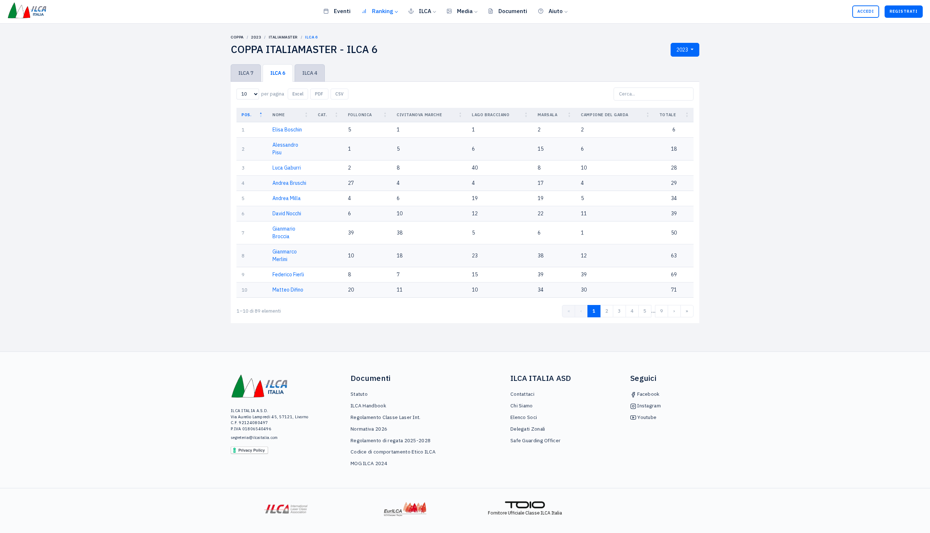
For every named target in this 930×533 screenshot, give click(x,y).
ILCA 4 (309, 73)
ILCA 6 (277, 73)
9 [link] (661, 311)
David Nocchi (286, 213)
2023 (256, 37)
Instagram (648, 405)
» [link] (687, 311)
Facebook (648, 394)
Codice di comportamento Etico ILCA (393, 451)
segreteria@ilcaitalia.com (254, 437)
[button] (261, 115)
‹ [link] (581, 311)
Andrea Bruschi (289, 183)
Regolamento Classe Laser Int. (386, 417)
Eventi (342, 11)
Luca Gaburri (286, 167)
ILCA (425, 11)
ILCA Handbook (368, 405)
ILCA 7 (245, 73)
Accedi (865, 11)
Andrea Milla (286, 198)
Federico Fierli (288, 274)
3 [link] (619, 311)
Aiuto (556, 11)
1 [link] (594, 311)
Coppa (237, 37)
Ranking (382, 11)
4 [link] (632, 311)
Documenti (512, 11)
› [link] (674, 311)
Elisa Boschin (287, 129)
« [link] (568, 311)
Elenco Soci (523, 417)
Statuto (359, 394)
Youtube (646, 417)
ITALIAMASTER (283, 37)
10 (244, 289)
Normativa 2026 (369, 429)
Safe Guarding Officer (535, 440)
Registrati (904, 11)
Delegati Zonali (527, 429)
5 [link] (644, 311)
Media (465, 11)
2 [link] (606, 311)
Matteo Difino (287, 289)
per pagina (272, 94)
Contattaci (522, 394)
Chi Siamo (521, 405)
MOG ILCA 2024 (369, 463)
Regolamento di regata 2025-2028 (390, 440)
